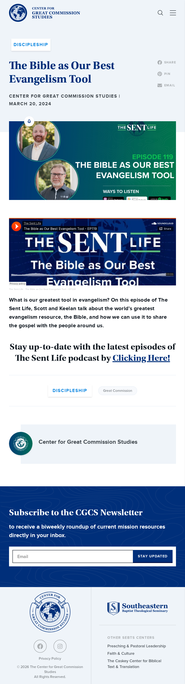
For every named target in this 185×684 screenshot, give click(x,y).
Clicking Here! (141, 358)
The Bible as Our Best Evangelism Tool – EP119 (50, 289)
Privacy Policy (50, 658)
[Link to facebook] (40, 646)
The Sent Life (16, 289)
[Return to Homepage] (50, 612)
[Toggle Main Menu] (173, 12)
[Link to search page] (160, 12)
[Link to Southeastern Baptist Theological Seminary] (137, 614)
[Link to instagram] (60, 646)
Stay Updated (153, 556)
